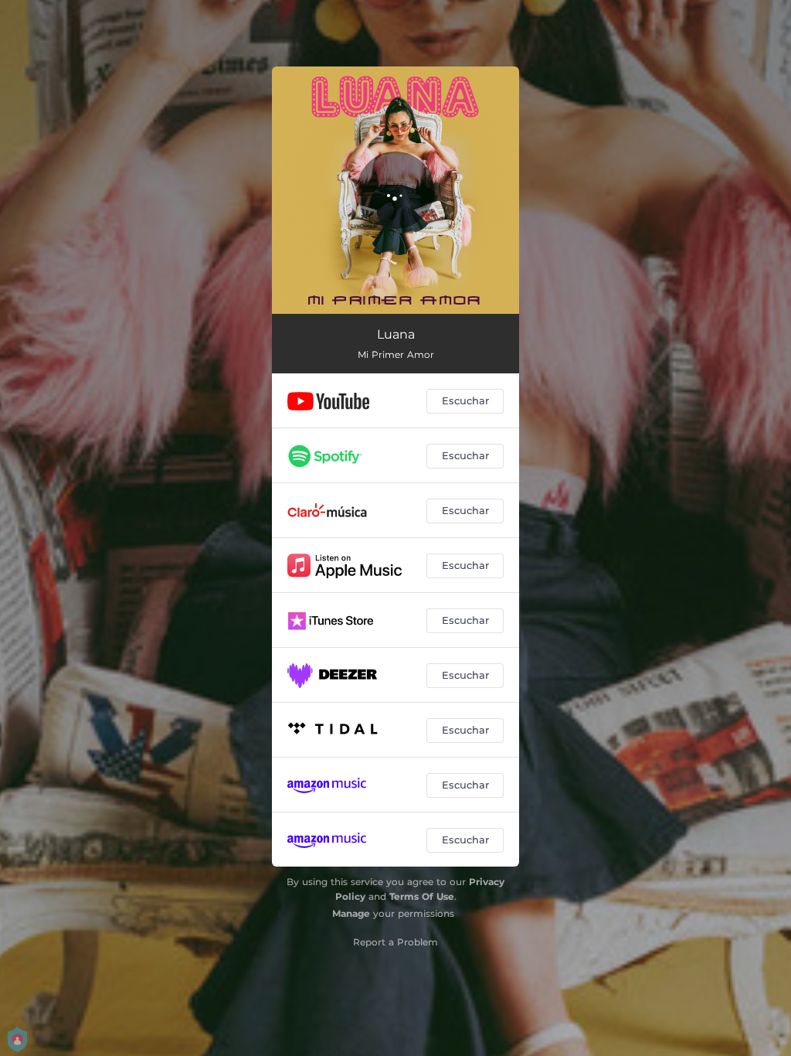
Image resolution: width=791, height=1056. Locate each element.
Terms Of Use (421, 896)
